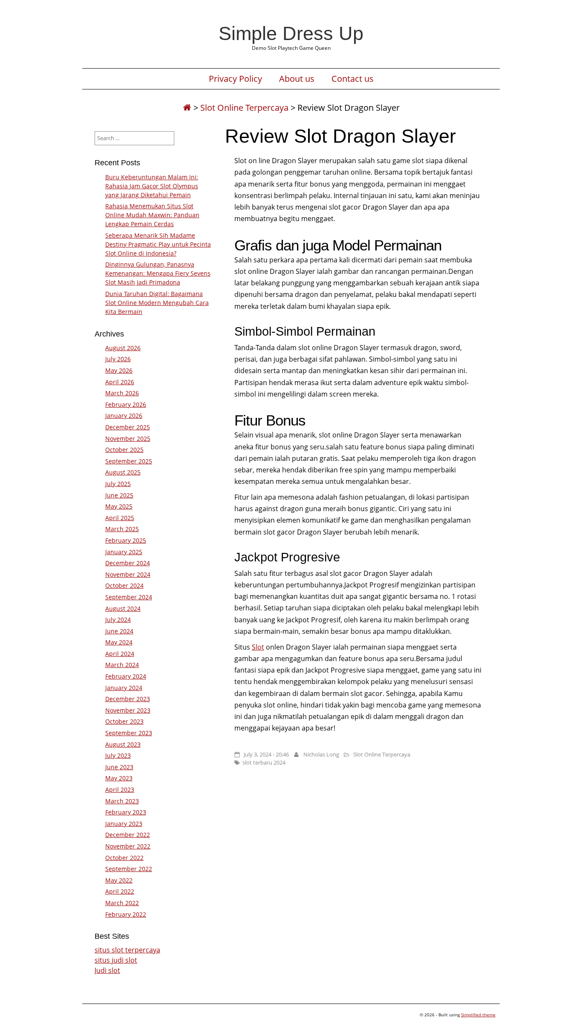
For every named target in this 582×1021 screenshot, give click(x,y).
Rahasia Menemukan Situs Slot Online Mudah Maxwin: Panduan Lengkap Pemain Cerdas (152, 215)
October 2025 (124, 450)
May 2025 (119, 506)
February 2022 (125, 914)
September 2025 (128, 461)
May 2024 (119, 642)
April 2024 (119, 654)
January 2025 (123, 552)
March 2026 (122, 393)
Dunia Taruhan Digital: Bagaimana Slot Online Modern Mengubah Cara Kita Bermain (157, 303)
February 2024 (125, 676)
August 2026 (123, 348)
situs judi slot (116, 960)
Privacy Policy (235, 79)
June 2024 (119, 631)
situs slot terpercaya (127, 950)
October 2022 (124, 858)
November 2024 (127, 574)
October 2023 (124, 721)
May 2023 (119, 778)
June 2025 (119, 495)
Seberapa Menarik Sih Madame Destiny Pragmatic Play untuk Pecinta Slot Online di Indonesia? (158, 244)
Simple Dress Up (291, 33)
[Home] (187, 107)
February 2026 (125, 404)
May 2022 (119, 880)
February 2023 (125, 812)
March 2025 (122, 529)
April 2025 (119, 518)
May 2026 (119, 370)
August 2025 (123, 472)
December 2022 (127, 835)
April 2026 (119, 382)
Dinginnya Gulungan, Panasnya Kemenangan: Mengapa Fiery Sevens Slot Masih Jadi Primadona (157, 273)
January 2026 (123, 415)
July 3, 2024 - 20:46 (266, 754)
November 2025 (127, 438)
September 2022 (128, 869)
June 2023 (119, 767)
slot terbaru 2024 (263, 762)
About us (296, 79)
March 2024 (122, 665)
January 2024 (123, 688)
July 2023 (118, 755)
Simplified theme (478, 1015)
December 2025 (127, 427)
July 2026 (118, 359)
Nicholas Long (321, 754)
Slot (258, 647)
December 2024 (127, 563)
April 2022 (119, 891)
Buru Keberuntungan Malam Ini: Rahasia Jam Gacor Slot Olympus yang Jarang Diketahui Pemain (151, 186)
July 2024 (118, 619)
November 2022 (127, 846)
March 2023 (122, 801)
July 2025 (118, 484)
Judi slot (107, 970)
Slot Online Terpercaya (244, 107)
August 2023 (123, 744)
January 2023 (123, 824)
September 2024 (128, 597)
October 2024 (124, 585)
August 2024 (123, 608)
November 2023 (127, 710)
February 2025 (125, 540)
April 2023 (119, 789)
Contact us (352, 79)
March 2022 (122, 903)
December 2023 (127, 699)
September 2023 (128, 733)
